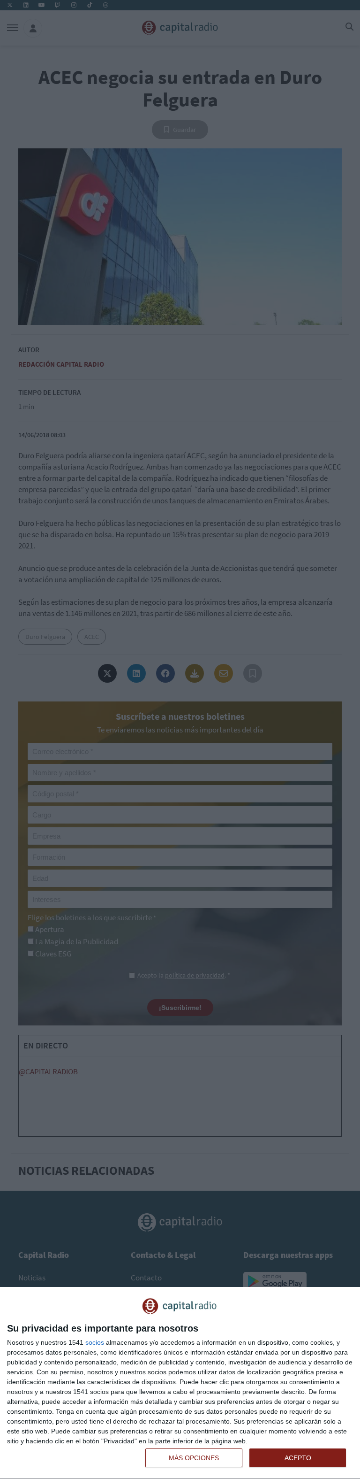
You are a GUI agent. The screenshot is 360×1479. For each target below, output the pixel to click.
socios (94, 1342)
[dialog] (180, 1383)
